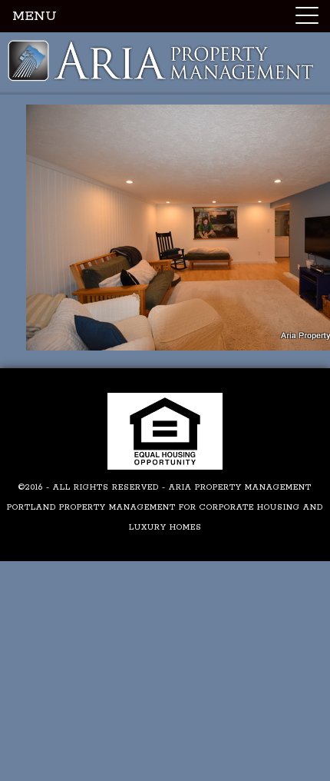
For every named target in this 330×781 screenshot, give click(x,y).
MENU (34, 16)
